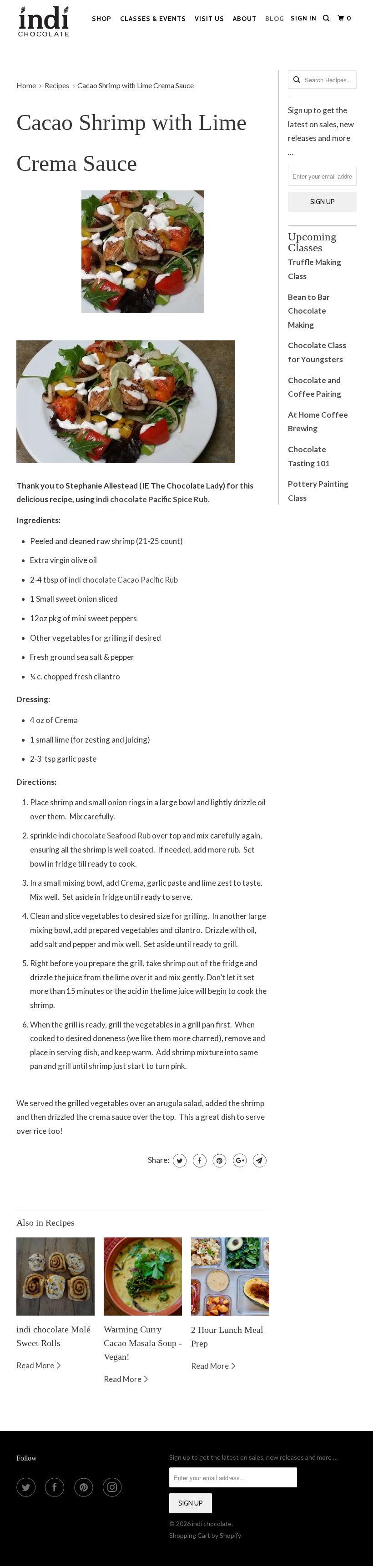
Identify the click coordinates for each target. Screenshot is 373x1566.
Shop (101, 19)
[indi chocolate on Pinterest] (85, 1487)
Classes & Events (153, 19)
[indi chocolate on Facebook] (56, 1487)
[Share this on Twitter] (178, 1160)
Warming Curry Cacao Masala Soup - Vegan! (143, 1343)
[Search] (327, 18)
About (245, 19)
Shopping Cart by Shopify (205, 1535)
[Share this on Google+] (239, 1160)
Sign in (304, 18)
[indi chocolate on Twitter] (27, 1487)
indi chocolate (212, 1523)
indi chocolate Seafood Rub (104, 835)
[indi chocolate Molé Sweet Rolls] (55, 1276)
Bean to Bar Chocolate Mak (309, 310)
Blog (274, 19)
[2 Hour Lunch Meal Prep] (230, 1276)
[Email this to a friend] (259, 1160)
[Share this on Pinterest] (219, 1160)
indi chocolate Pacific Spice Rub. (153, 499)
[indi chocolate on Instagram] (114, 1487)
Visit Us (209, 19)
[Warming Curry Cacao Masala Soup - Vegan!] (143, 1276)
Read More (35, 1365)
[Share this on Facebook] (199, 1160)
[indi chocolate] (44, 23)
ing (309, 324)
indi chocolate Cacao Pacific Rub (123, 579)
